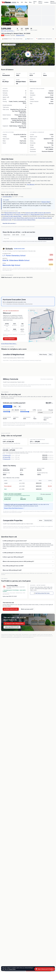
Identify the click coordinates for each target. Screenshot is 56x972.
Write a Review (40, 2)
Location (44, 38)
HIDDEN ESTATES (20, 35)
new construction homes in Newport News (24, 219)
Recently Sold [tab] (48, 520)
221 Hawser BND (6, 457)
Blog (30, 2)
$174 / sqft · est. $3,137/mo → (8, 30)
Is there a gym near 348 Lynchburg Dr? (28, 557)
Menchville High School (11, 265)
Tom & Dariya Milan (7, 196)
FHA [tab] (15, 406)
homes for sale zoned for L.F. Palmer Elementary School (30, 214)
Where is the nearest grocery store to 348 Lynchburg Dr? (28, 561)
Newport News (45, 202)
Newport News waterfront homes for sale (27, 218)
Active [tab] (40, 520)
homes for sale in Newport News (13, 216)
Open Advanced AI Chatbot (45, 969)
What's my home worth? (27, 609)
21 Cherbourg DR (7, 455)
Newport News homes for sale (12, 212)
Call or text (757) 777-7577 (10, 596)
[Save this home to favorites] (53, 29)
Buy (18, 2)
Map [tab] (50, 354)
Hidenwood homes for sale (9, 218)
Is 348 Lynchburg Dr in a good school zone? (28, 540)
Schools (12, 38)
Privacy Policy (12, 969)
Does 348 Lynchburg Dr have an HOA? (28, 565)
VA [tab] (19, 406)
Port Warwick (30, 184)
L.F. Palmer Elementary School (14, 255)
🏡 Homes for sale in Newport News (14, 623)
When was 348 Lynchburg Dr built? (28, 570)
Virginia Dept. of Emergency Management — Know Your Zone (19, 303)
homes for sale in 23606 (31, 212)
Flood (29, 38)
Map (26, 2)
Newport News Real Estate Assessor (13, 508)
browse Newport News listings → (9, 343)
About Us (34, 2)
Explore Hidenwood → (10, 338)
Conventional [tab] (7, 406)
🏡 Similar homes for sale (10, 609)
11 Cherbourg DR (6, 459)
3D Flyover (7, 23)
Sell (22, 2)
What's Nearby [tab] (43, 354)
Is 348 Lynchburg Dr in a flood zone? (28, 552)
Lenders (46, 2)
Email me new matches (46, 238)
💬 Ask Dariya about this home (42, 593)
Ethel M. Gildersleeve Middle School (16, 260)
